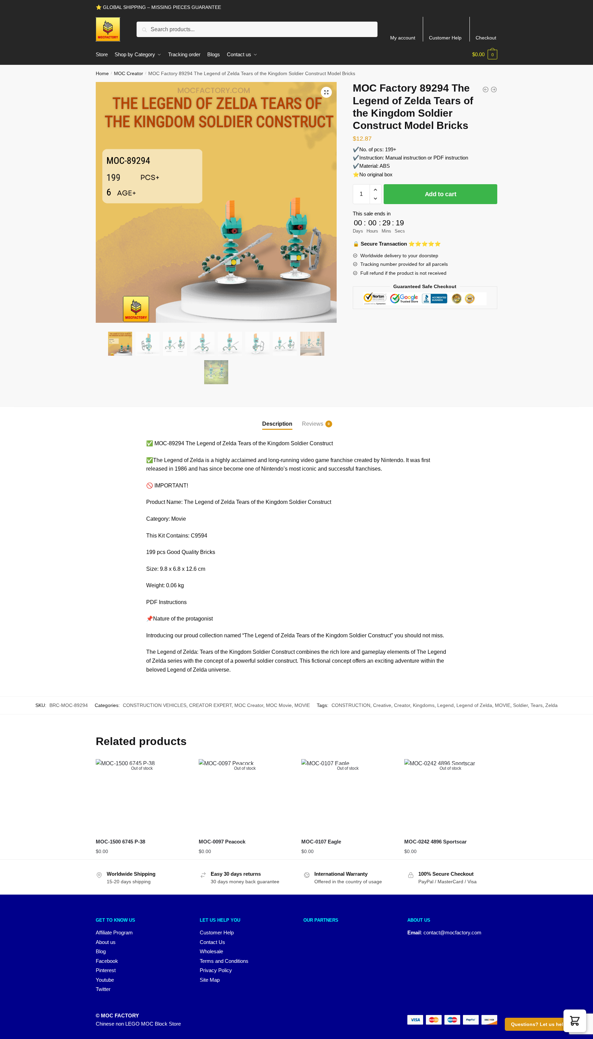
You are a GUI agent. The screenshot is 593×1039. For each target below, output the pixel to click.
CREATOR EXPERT (210, 705)
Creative (382, 705)
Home (102, 73)
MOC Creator (128, 73)
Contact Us (212, 942)
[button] (326, 92)
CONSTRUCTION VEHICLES (154, 705)
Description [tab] (277, 424)
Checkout (486, 37)
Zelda (551, 705)
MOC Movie (279, 705)
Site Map (210, 980)
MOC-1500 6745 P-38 (120, 842)
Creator (402, 705)
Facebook (107, 961)
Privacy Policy (216, 970)
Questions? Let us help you (544, 1024)
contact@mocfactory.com (452, 932)
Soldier (520, 705)
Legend (445, 705)
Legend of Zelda (474, 705)
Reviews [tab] (312, 424)
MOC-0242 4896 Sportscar (435, 842)
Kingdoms (423, 705)
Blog (101, 951)
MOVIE (302, 705)
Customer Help (445, 37)
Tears (537, 705)
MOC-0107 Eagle (321, 842)
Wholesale (211, 951)
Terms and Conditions (224, 961)
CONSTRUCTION (351, 705)
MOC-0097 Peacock (222, 842)
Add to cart (440, 194)
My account (402, 37)
